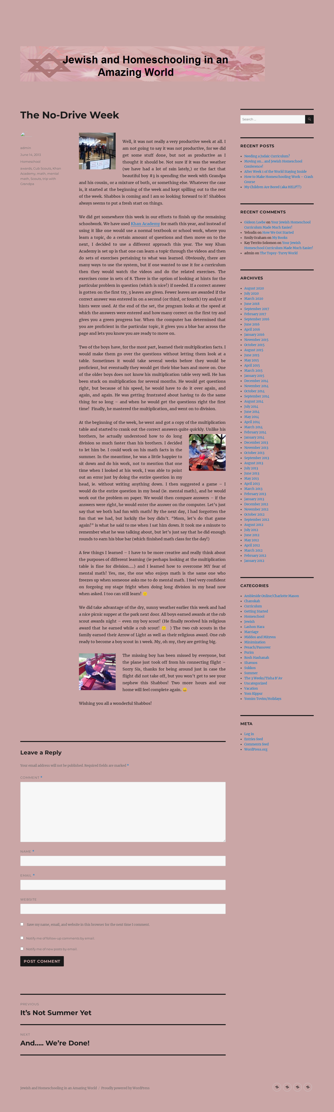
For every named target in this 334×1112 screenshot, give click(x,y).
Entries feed (253, 739)
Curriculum (253, 606)
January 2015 (254, 376)
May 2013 (251, 478)
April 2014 (252, 422)
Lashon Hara (254, 627)
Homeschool (30, 161)
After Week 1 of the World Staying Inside (275, 172)
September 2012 (256, 520)
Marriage (251, 632)
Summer (251, 673)
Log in (249, 734)
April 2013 (252, 484)
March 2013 (253, 489)
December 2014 (256, 381)
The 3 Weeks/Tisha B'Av (263, 678)
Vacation (251, 688)
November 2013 (256, 448)
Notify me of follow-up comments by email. (60, 938)
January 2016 (254, 335)
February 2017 (255, 314)
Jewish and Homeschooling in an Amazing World (58, 1088)
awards (26, 168)
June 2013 (251, 473)
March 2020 (253, 299)
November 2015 (256, 340)
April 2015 (252, 365)
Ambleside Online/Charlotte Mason (271, 596)
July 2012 (251, 530)
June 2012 (251, 535)
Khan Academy (145, 223)
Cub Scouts (42, 168)
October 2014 (254, 391)
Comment (31, 778)
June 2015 (251, 355)
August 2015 (253, 350)
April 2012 (252, 545)
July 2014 (251, 407)
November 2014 (256, 386)
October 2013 (254, 453)
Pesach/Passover (257, 647)
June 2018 (251, 304)
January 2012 (254, 561)
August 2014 (253, 401)
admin (25, 148)
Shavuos (250, 663)
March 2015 (253, 371)
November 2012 (256, 509)
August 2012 (253, 525)
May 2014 (251, 417)
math (41, 173)
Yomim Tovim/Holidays (262, 699)
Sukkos (250, 668)
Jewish (249, 622)
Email (27, 875)
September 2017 (256, 309)
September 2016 (256, 319)
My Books (280, 238)
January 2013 (254, 499)
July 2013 (251, 468)
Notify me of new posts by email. (52, 949)
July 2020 (251, 293)
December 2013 (256, 442)
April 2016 (252, 329)
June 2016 (252, 324)
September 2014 (256, 396)
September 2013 (256, 458)
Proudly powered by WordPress (125, 1088)
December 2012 (256, 504)
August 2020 (254, 288)
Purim (249, 652)
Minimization (255, 642)
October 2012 (254, 514)
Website (28, 899)
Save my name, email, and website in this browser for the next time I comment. (88, 925)
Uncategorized (255, 683)
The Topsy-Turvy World (279, 253)
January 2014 (254, 437)
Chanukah (252, 601)
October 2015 (254, 345)
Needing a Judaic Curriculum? (267, 156)
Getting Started (256, 611)
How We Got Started (278, 233)
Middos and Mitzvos (260, 637)
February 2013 (255, 494)
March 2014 (253, 427)
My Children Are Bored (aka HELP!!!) (272, 187)
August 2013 (253, 463)
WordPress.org (255, 749)
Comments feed (256, 744)
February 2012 (255, 556)
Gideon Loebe (255, 222)
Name (27, 851)
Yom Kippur (253, 694)
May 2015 (251, 360)
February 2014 (255, 432)
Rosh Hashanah (256, 658)
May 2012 (251, 540)
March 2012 (253, 550)
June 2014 (251, 412)
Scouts (36, 179)
